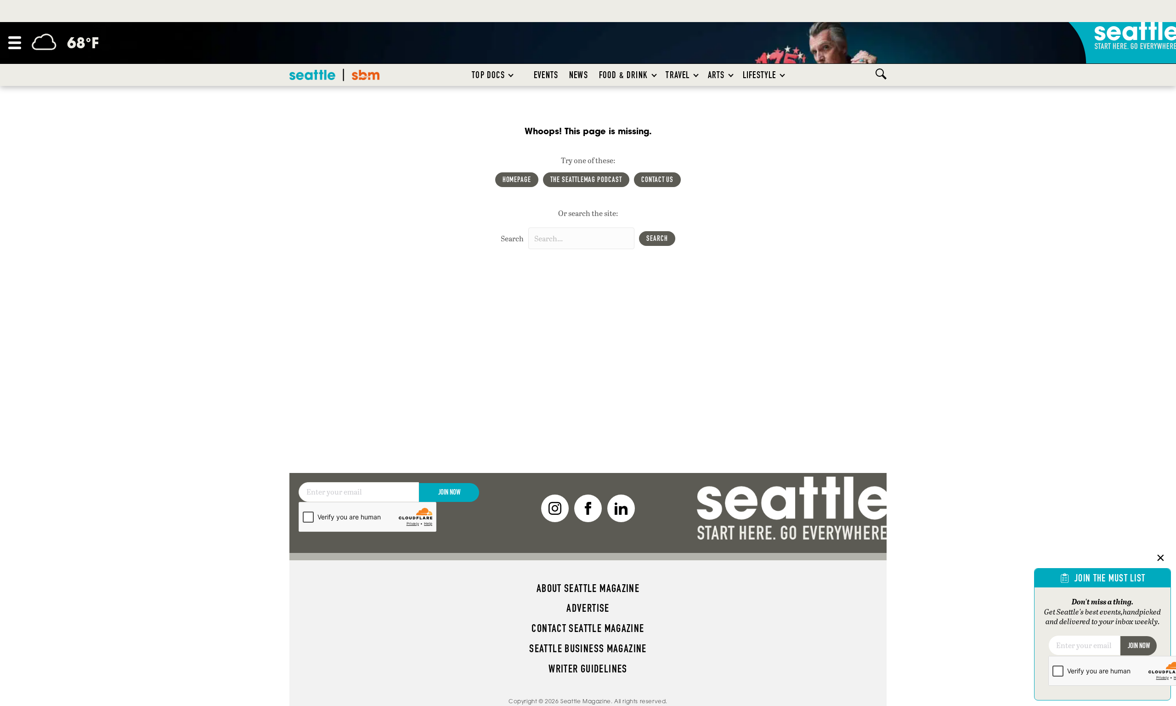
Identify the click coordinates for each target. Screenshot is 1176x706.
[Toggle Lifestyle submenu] (783, 74)
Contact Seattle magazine (587, 628)
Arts (716, 74)
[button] (657, 238)
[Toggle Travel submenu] (696, 74)
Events (546, 74)
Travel (678, 74)
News (578, 74)
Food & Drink (623, 74)
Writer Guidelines (588, 668)
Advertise (587, 608)
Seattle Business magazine (588, 648)
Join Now (449, 492)
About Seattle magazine (588, 588)
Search (512, 238)
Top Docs (488, 74)
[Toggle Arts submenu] (731, 74)
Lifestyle (759, 74)
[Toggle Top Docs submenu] (511, 74)
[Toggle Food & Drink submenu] (655, 74)
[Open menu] (15, 43)
